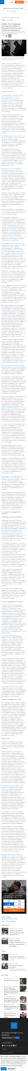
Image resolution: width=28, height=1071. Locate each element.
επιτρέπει (19, 577)
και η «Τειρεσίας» (15, 596)
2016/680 (19, 308)
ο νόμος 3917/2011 (12, 639)
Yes (4, 11)
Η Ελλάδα (9, 63)
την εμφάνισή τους (14, 240)
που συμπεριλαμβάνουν (12, 590)
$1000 (8, 907)
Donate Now (19, 2)
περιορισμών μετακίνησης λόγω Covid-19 (11, 103)
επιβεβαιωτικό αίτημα (21, 727)
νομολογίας (4, 802)
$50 (9, 901)
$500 (19, 904)
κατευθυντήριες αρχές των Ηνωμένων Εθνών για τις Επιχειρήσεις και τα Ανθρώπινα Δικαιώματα (13, 477)
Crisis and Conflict (10, 921)
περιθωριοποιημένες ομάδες (13, 225)
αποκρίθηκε (4, 627)
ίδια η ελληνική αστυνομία (8, 277)
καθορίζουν (4, 333)
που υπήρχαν (16, 526)
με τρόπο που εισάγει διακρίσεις (14, 235)
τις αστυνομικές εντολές (16, 243)
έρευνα (23, 220)
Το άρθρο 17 (4, 742)
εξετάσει (10, 660)
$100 (19, 901)
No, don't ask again (11, 11)
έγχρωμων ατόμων (18, 259)
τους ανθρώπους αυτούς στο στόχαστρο (16, 237)
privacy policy (6, 1064)
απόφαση (14, 637)
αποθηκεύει (9, 198)
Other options (11, 1069)
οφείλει (9, 287)
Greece (16, 919)
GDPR (15, 611)
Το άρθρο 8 (7, 323)
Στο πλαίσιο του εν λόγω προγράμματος (11, 168)
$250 (8, 904)
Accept (3, 1069)
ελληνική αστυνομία (12, 556)
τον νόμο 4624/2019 (12, 608)
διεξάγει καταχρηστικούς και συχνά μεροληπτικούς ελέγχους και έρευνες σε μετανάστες (11, 98)
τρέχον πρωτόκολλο (15, 562)
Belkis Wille (13, 121)
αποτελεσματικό (11, 211)
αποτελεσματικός (6, 559)
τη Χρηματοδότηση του (7, 711)
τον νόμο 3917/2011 (13, 629)
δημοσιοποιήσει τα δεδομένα (17, 362)
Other (19, 907)
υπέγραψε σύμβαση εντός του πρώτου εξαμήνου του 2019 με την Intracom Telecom (13, 137)
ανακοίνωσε (10, 144)
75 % (14, 711)
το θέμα (14, 667)
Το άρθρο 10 (4, 339)
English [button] (11, 2)
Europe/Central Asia (7, 919)
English (8, 20)
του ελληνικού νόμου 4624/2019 (9, 626)
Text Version (4, 1049)
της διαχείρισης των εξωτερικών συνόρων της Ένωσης (13, 533)
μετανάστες (14, 224)
